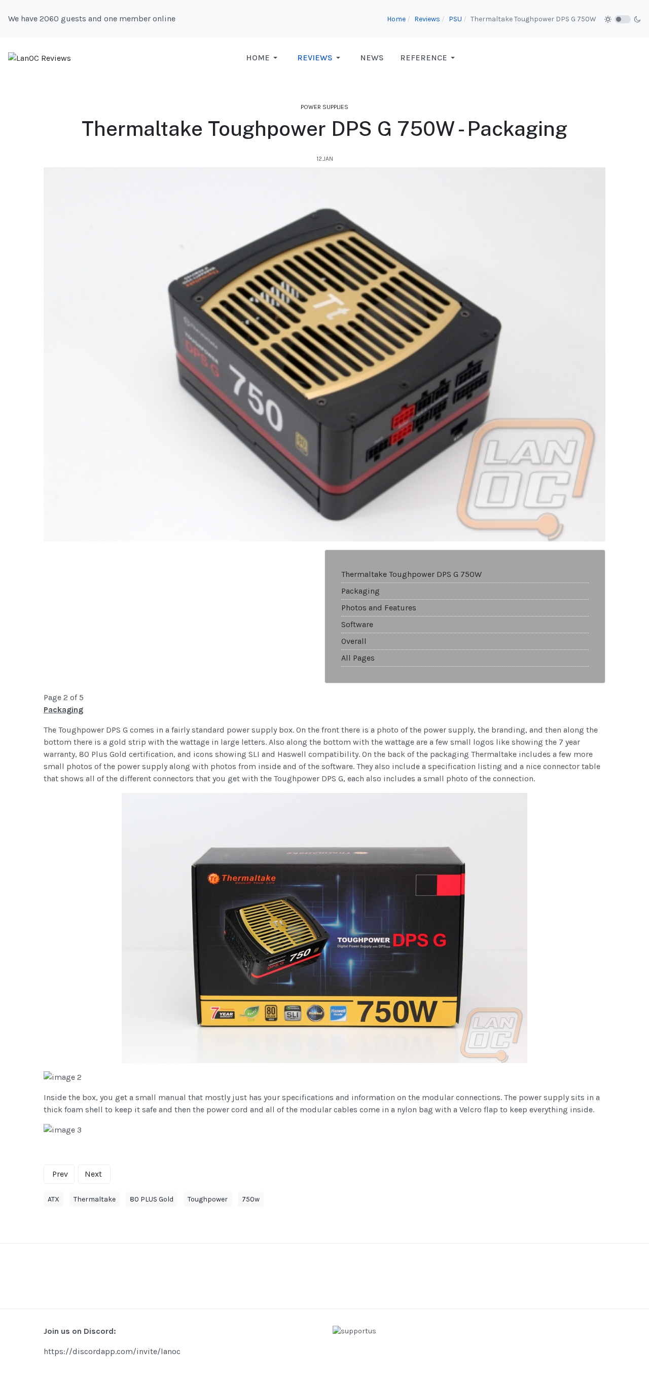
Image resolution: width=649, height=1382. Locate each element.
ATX (53, 1199)
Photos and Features (378, 607)
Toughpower (208, 1199)
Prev (60, 1174)
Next (93, 1174)
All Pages (358, 658)
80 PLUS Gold (151, 1199)
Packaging (360, 591)
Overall (354, 641)
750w (251, 1199)
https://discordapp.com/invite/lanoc (112, 1351)
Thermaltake (95, 1199)
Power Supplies (324, 107)
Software (357, 624)
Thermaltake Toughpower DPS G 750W (411, 574)
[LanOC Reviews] (39, 57)
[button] (263, 58)
